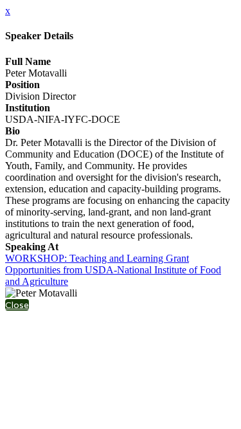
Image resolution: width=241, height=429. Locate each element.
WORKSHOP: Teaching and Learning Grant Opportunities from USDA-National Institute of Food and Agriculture (113, 270)
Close (17, 305)
